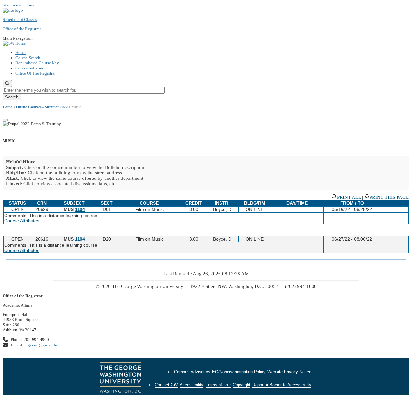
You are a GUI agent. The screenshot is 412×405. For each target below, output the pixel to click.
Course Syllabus (29, 68)
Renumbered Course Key (37, 62)
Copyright (241, 384)
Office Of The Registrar (35, 73)
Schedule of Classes (20, 19)
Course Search (27, 57)
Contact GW (166, 384)
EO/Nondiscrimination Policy (239, 371)
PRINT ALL (349, 197)
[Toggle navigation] (5, 120)
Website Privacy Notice (289, 371)
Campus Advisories (192, 371)
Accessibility (191, 384)
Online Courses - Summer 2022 (42, 107)
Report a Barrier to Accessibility (281, 384)
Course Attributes (21, 220)
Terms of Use (218, 384)
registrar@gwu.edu (40, 345)
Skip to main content (21, 5)
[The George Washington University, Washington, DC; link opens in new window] (120, 378)
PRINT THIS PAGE (389, 197)
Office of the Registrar (22, 28)
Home (20, 52)
